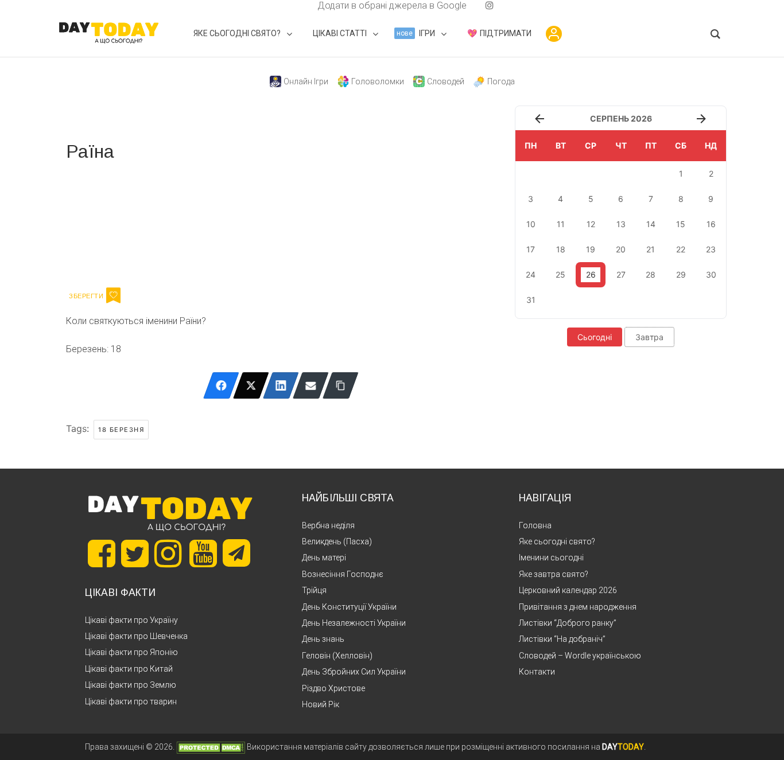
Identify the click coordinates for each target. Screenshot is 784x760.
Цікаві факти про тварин (131, 701)
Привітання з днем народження (577, 606)
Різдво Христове (333, 688)
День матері (324, 557)
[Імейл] (311, 385)
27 (621, 274)
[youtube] (480, 5)
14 (650, 224)
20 (621, 249)
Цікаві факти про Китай (129, 668)
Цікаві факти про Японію (131, 652)
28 (650, 274)
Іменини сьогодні (551, 557)
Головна (535, 525)
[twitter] (294, 5)
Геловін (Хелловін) (337, 655)
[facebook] (303, 5)
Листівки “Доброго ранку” (567, 623)
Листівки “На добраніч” (562, 639)
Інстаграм (188, 222)
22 (680, 249)
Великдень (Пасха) (337, 541)
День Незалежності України (354, 623)
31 (530, 300)
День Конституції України (349, 606)
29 (681, 274)
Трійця (314, 590)
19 (590, 249)
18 (560, 249)
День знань (323, 639)
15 (680, 224)
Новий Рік (320, 704)
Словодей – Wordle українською (580, 655)
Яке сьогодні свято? (557, 541)
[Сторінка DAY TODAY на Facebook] (101, 553)
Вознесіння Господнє (342, 574)
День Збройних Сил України (354, 671)
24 (530, 274)
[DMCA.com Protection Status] (210, 746)
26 (591, 274)
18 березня (121, 430)
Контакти (537, 671)
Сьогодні (594, 337)
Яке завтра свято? (553, 574)
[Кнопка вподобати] (113, 295)
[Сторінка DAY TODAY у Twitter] (135, 553)
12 (591, 224)
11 (561, 224)
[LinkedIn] (281, 385)
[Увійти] (554, 34)
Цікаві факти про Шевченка (136, 636)
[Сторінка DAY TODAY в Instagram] (168, 553)
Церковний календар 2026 (568, 590)
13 (621, 224)
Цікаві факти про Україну (131, 620)
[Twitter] (251, 385)
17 (530, 249)
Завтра (649, 337)
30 (711, 274)
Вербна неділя (328, 525)
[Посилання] (341, 385)
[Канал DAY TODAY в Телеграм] (236, 554)
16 (711, 224)
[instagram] (489, 5)
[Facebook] (221, 385)
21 (650, 249)
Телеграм (107, 222)
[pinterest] (471, 5)
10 (530, 224)
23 (711, 249)
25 (560, 274)
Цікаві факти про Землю (130, 684)
